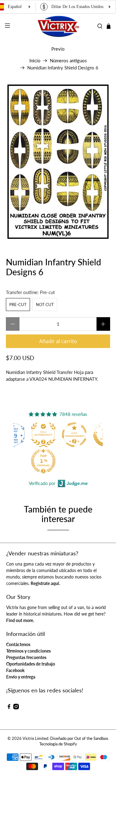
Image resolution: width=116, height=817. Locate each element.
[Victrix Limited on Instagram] (16, 707)
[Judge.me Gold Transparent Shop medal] (74, 434)
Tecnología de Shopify (58, 744)
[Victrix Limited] (58, 26)
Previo (58, 49)
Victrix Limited (35, 738)
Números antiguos (68, 60)
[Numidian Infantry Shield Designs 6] (58, 162)
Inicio (35, 60)
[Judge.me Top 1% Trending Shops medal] (43, 461)
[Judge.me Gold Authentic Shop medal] (43, 434)
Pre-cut (18, 304)
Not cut (45, 304)
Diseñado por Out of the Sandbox (79, 738)
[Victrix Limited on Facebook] (9, 707)
